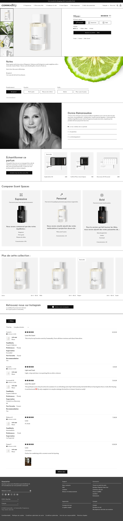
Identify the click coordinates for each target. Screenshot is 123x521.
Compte (95, 505)
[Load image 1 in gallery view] (6, 15)
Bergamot (14, 91)
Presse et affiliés (97, 491)
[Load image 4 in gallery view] (6, 54)
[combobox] (105, 5)
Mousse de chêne (47, 91)
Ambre (65, 91)
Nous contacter (66, 485)
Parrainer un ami (97, 507)
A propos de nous (67, 505)
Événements (96, 495)
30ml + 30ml (84, 28)
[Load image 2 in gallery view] (6, 28)
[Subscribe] (29, 490)
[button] (27, 5)
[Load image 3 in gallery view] (6, 41)
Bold (106, 22)
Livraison (64, 489)
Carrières (95, 493)
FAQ (63, 487)
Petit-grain (31, 91)
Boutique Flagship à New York (100, 487)
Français (105, 5)
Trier (8, 327)
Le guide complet (66, 507)
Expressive (93, 22)
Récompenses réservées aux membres (103, 509)
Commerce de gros (98, 489)
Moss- (13, 339)
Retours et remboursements (69, 491)
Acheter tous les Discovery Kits (19, 173)
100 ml (76, 28)
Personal (80, 22)
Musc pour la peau (81, 91)
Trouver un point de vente (99, 485)
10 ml (91, 28)
